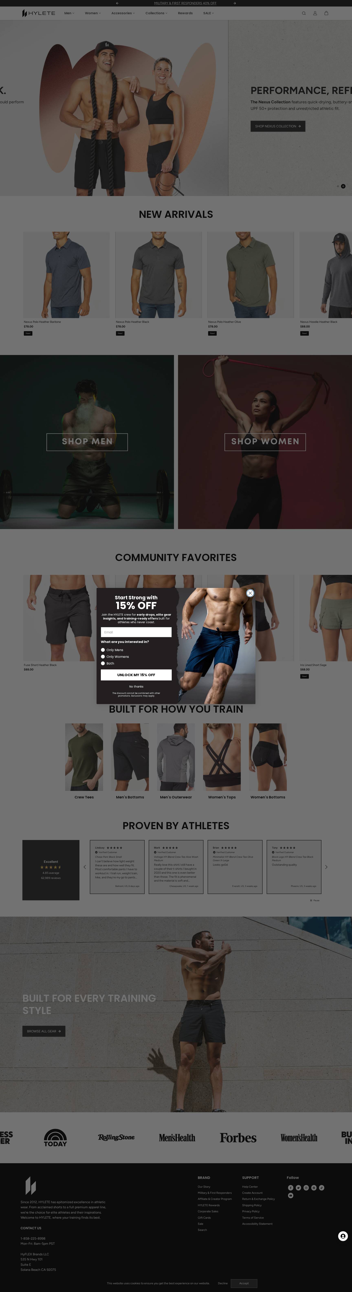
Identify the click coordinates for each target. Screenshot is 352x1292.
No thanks (136, 687)
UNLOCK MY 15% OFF (136, 674)
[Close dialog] (250, 593)
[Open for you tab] (343, 1236)
